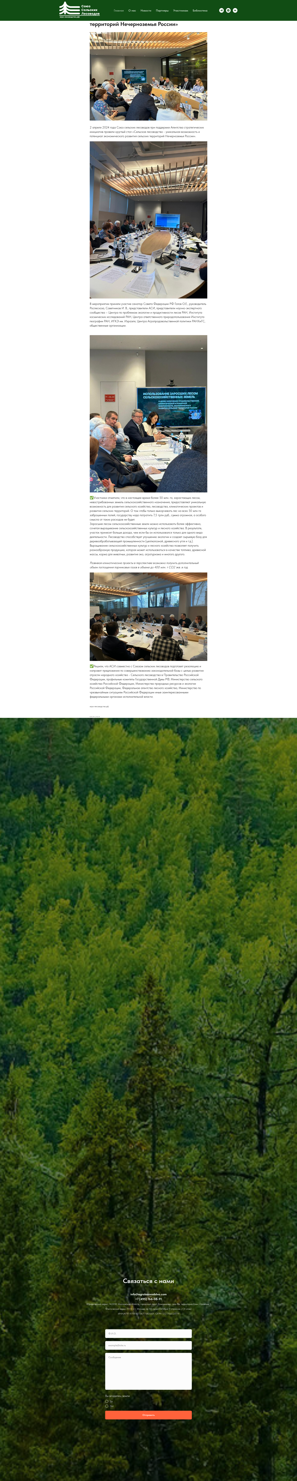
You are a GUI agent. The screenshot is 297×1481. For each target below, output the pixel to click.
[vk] (235, 10)
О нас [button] (132, 10)
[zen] (228, 10)
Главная (119, 10)
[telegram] (221, 10)
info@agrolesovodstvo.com (148, 1294)
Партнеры (162, 10)
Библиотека (200, 10)
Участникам (180, 10)
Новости (146, 10)
